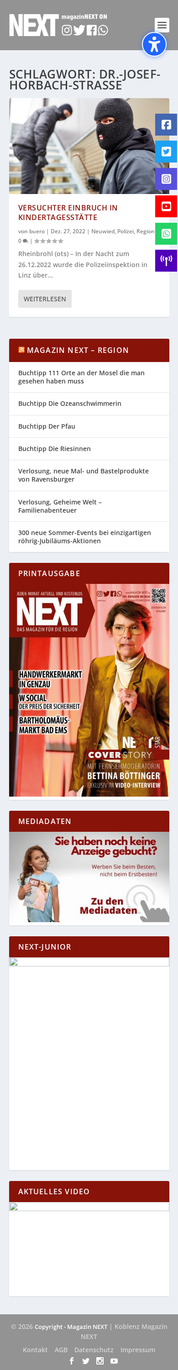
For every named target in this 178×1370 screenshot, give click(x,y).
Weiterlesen (45, 298)
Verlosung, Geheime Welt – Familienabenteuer (60, 506)
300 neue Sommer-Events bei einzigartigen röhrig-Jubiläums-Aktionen (84, 536)
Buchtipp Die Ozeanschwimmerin (69, 403)
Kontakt (35, 1349)
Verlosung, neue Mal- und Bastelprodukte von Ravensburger (83, 475)
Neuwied (103, 231)
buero (37, 231)
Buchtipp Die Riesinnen (54, 448)
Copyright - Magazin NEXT (71, 1327)
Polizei (125, 231)
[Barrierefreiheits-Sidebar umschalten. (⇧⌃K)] (154, 44)
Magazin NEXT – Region (78, 350)
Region (145, 231)
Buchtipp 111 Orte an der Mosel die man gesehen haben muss (81, 376)
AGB (61, 1349)
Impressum (137, 1349)
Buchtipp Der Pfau (46, 426)
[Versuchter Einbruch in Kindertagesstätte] (89, 146)
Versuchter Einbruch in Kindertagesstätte (68, 212)
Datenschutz (94, 1349)
